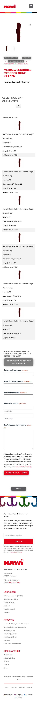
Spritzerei (7, 612)
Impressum (7, 677)
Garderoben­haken (9, 630)
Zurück (18, 489)
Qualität (6, 661)
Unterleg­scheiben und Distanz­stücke (15, 627)
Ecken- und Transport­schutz (12, 644)
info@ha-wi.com (14, 583)
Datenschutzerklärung (23, 467)
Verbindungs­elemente (10, 634)
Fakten (6, 668)
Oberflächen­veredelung (11, 599)
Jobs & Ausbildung (9, 658)
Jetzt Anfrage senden (16, 472)
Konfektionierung (9, 602)
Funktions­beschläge (10, 637)
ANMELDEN (18, 541)
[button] (30, 25)
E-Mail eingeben (8, 411)
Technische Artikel (9, 609)
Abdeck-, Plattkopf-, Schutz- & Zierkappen (16, 624)
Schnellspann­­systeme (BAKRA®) (13, 596)
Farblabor (7, 606)
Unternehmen (8, 655)
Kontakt (6, 665)
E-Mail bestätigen (8, 419)
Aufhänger (7, 640)
